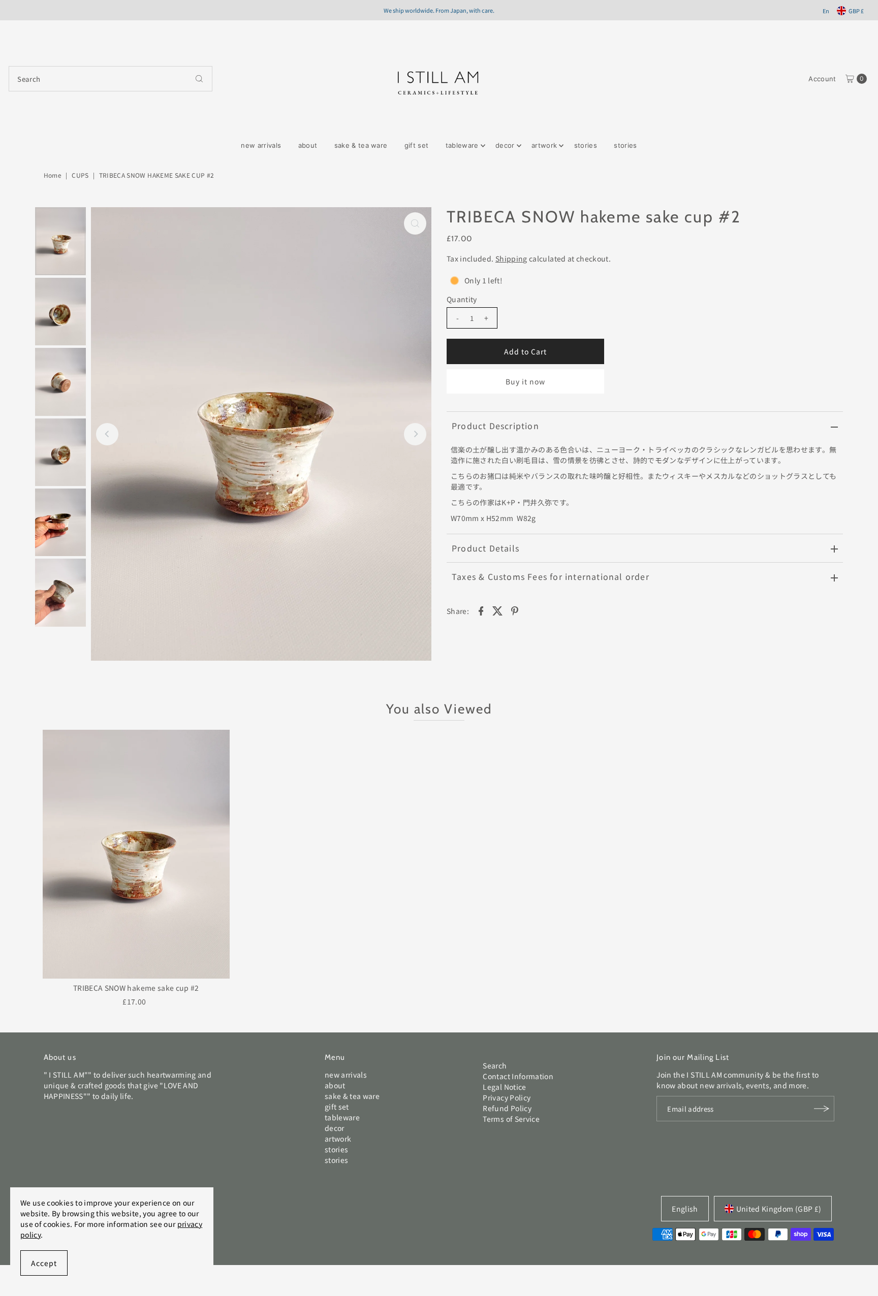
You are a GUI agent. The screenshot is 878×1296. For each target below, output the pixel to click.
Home (52, 175)
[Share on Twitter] (498, 610)
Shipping (511, 258)
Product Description (495, 425)
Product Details (485, 548)
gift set (416, 145)
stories (585, 145)
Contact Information (518, 1076)
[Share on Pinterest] (514, 610)
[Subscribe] (821, 1108)
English (685, 1209)
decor (505, 145)
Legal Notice (504, 1087)
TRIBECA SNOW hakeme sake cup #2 (136, 988)
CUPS (80, 175)
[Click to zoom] (415, 223)
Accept (44, 1263)
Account (822, 79)
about (308, 145)
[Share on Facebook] (480, 610)
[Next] (415, 434)
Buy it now (526, 381)
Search (495, 1065)
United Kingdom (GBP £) (779, 1209)
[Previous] (107, 434)
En (826, 11)
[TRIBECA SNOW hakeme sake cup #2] (136, 854)
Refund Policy (507, 1108)
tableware (462, 145)
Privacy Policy (506, 1097)
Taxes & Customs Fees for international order (550, 576)
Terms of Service (511, 1119)
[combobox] (110, 78)
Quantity (462, 299)
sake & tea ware (361, 145)
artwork (544, 145)
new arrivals (261, 145)
